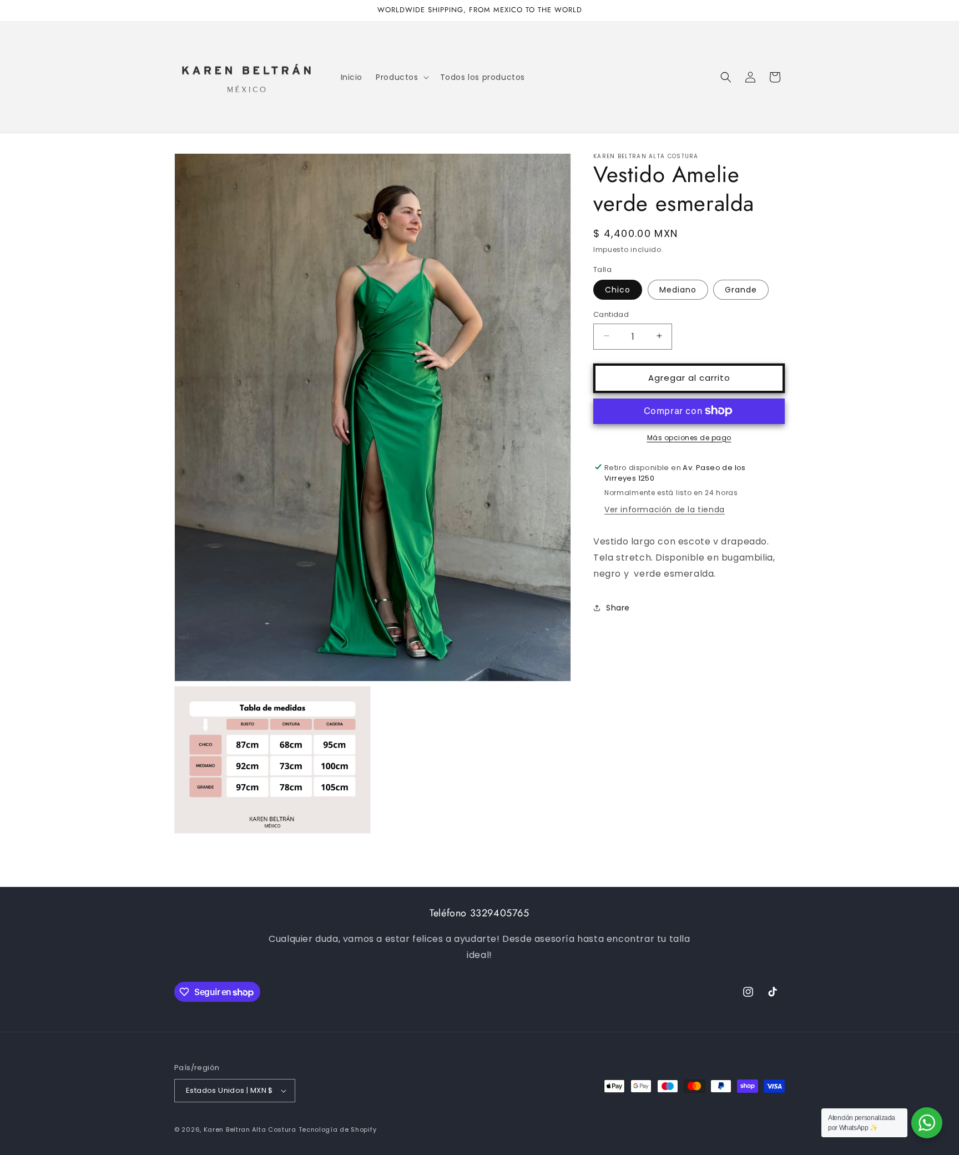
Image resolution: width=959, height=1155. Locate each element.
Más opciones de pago (689, 437)
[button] (401, 77)
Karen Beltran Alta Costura (250, 1129)
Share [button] (618, 607)
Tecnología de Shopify (338, 1129)
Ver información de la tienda (664, 509)
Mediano (677, 289)
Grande (741, 289)
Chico (617, 289)
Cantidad (611, 314)
